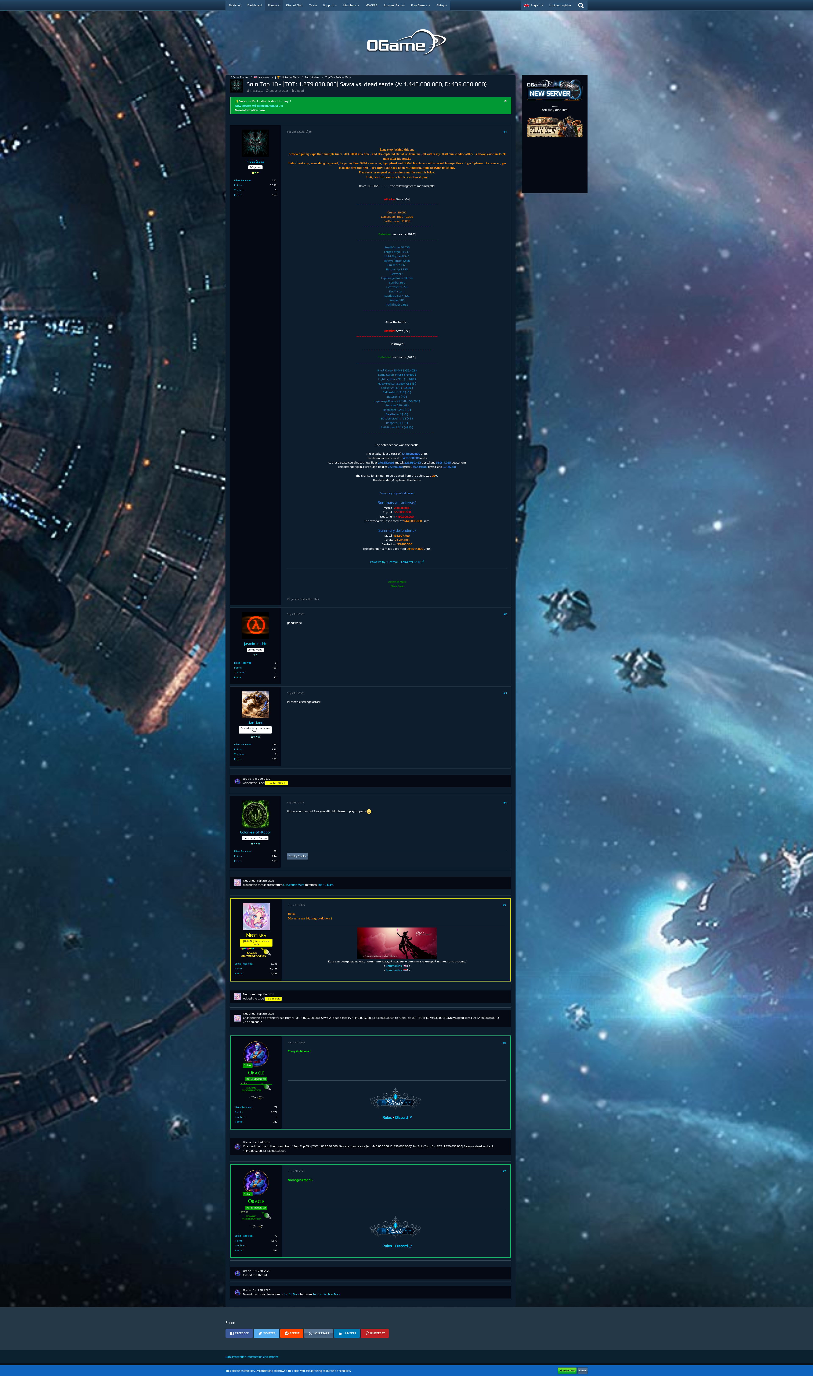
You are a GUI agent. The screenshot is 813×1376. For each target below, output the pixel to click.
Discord (401, 1117)
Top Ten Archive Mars (326, 1294)
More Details (567, 1370)
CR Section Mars (293, 884)
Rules (387, 1117)
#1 (505, 131)
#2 (505, 614)
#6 (504, 1042)
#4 (505, 802)
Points (238, 185)
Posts (237, 195)
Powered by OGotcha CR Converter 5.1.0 (395, 561)
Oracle (247, 778)
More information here (250, 110)
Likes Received (243, 180)
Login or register (560, 5)
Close (582, 1370)
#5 (504, 905)
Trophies (239, 190)
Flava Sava (256, 90)
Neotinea (249, 880)
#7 (504, 1171)
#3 (505, 693)
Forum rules (394, 966)
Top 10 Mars (325, 884)
